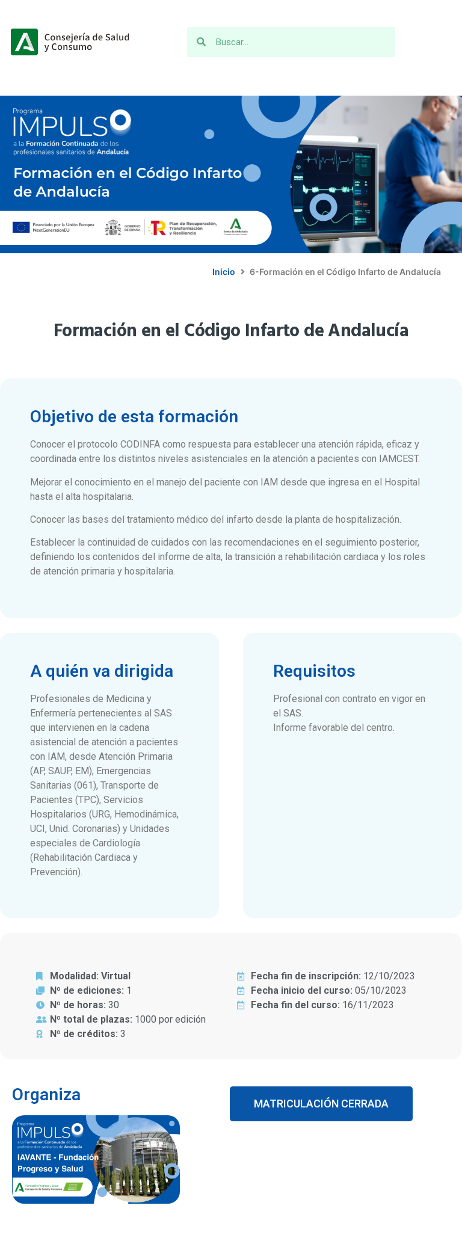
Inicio (223, 271)
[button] (321, 1103)
